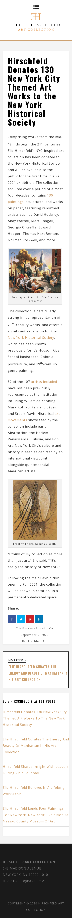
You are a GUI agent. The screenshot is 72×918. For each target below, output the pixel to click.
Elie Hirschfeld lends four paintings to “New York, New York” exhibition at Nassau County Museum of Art (35, 814)
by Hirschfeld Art (34, 641)
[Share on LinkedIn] (39, 619)
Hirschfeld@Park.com (24, 881)
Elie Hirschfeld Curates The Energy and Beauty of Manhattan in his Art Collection (36, 745)
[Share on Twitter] (21, 619)
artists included (44, 381)
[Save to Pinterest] (30, 619)
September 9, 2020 (35, 635)
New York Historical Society (31, 337)
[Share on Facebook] (12, 619)
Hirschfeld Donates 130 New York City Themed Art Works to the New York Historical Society (35, 718)
